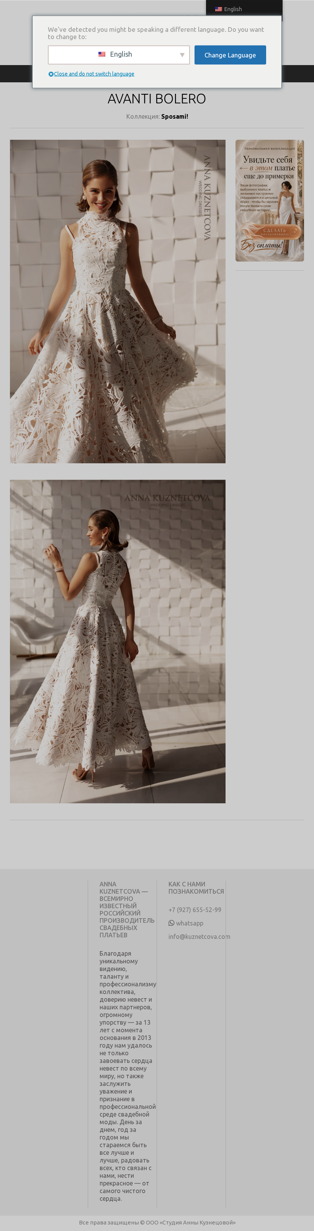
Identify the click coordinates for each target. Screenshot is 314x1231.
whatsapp (189, 923)
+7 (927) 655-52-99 (194, 909)
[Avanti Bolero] (118, 310)
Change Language (230, 55)
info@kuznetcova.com (199, 936)
